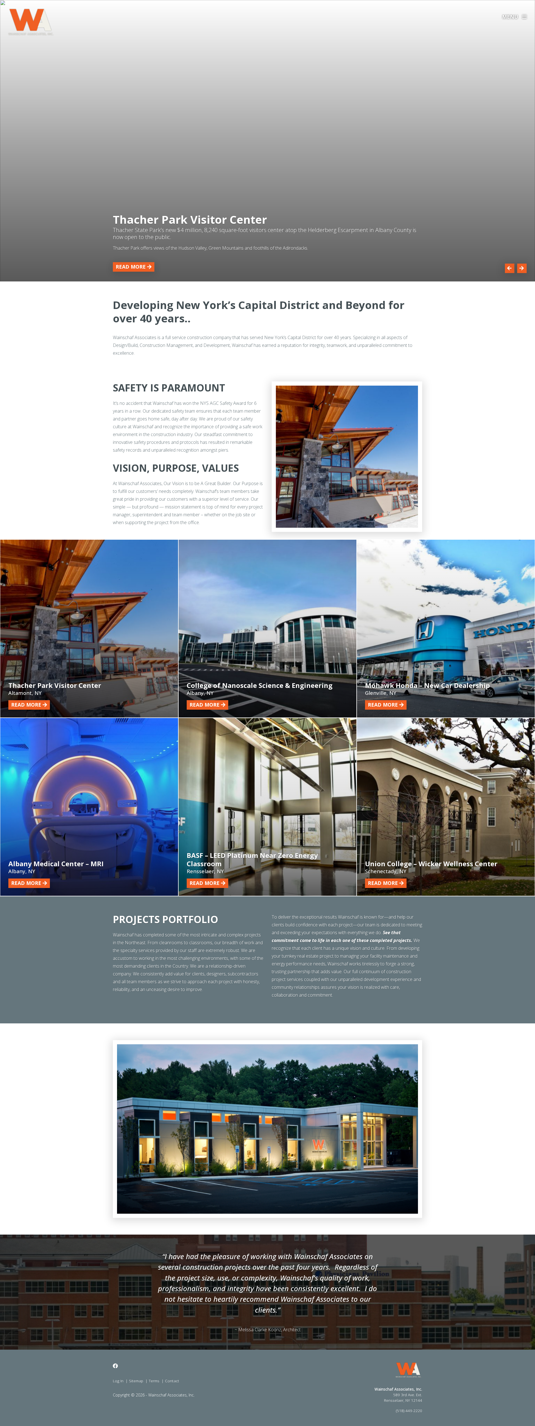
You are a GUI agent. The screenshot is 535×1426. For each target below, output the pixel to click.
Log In (118, 1380)
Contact (172, 1380)
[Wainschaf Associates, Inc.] (31, 22)
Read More (131, 266)
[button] (509, 268)
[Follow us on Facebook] (115, 1366)
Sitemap (136, 1380)
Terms (154, 1380)
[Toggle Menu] (531, 16)
